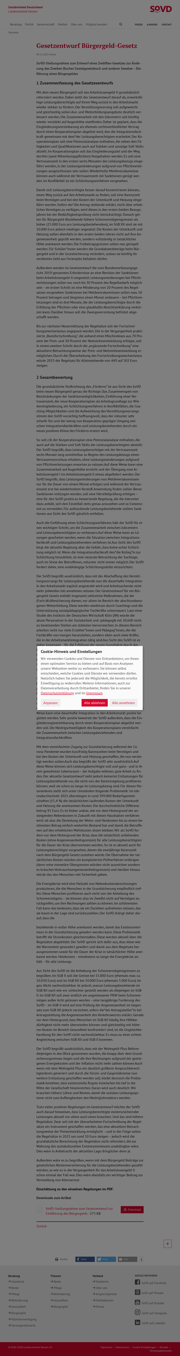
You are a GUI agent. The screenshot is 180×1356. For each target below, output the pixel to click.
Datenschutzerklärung (57, 693)
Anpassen (50, 703)
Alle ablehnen (94, 703)
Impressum (94, 693)
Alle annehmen (123, 703)
